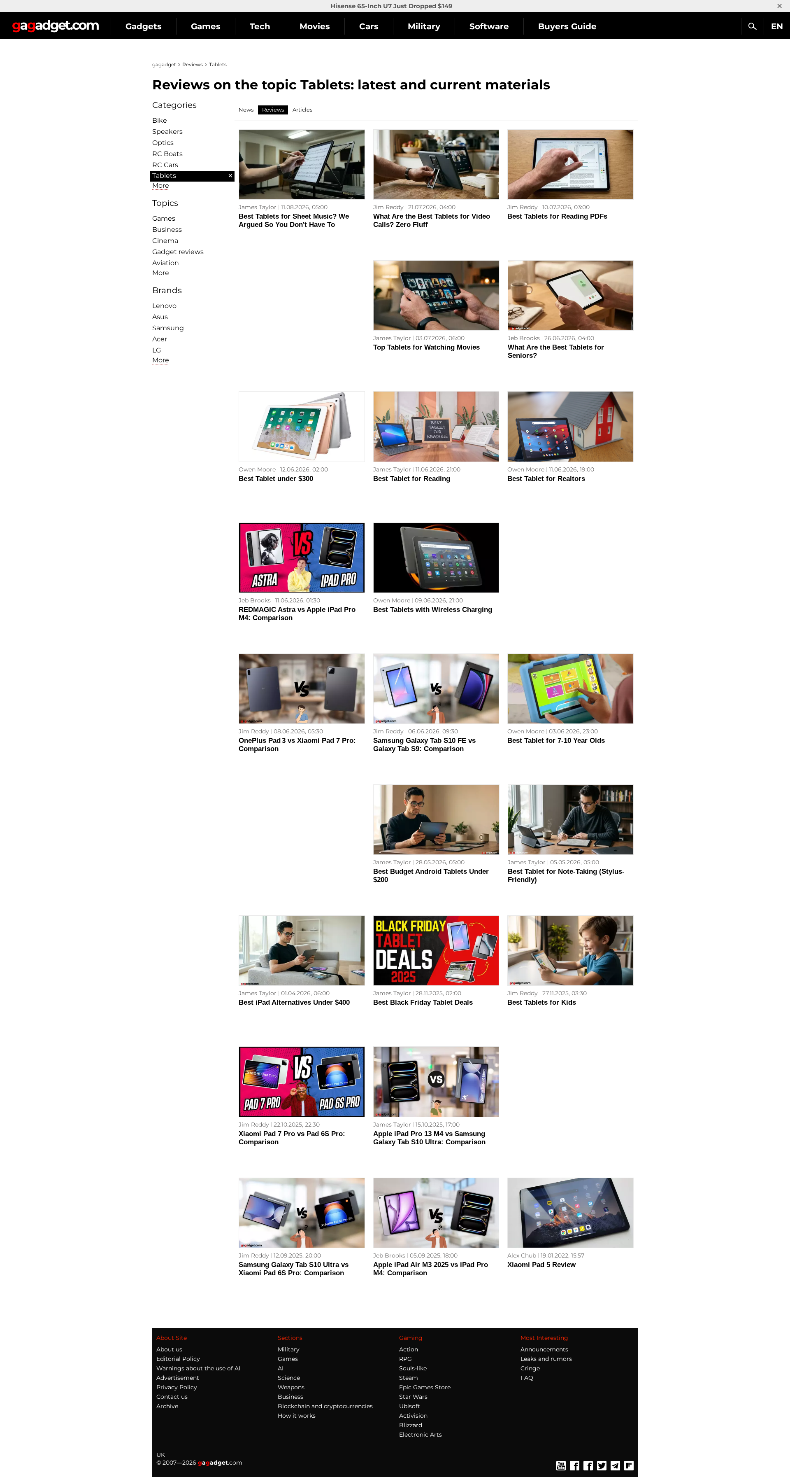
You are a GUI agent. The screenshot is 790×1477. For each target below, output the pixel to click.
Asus (160, 317)
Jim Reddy (388, 207)
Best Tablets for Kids (541, 1002)
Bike (159, 120)
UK (160, 1454)
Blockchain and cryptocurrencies (325, 1406)
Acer (159, 339)
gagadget (164, 64)
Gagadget (55, 23)
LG (156, 350)
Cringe (530, 1368)
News (246, 109)
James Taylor (257, 207)
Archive (167, 1406)
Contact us (172, 1396)
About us (169, 1349)
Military (424, 26)
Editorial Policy (178, 1359)
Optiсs (163, 143)
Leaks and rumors (546, 1359)
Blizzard (410, 1425)
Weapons (291, 1387)
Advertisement (177, 1377)
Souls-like (413, 1368)
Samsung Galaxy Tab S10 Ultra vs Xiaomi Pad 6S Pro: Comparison (294, 1269)
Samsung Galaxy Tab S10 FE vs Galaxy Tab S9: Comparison (424, 745)
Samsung (168, 328)
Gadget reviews (178, 252)
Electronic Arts (420, 1434)
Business (167, 229)
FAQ (526, 1377)
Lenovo (164, 306)
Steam (408, 1377)
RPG (405, 1359)
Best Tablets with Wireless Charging (432, 610)
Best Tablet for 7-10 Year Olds (556, 740)
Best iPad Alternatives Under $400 (294, 1002)
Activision (413, 1415)
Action (408, 1349)
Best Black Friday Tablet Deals (423, 1002)
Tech (260, 26)
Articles (302, 109)
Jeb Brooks (524, 338)
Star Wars (413, 1396)
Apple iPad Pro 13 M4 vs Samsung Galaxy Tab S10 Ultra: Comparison (429, 1138)
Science (289, 1377)
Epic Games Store (425, 1387)
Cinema (165, 241)
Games (206, 26)
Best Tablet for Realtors (546, 479)
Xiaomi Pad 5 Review (541, 1265)
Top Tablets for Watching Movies (426, 347)
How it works (297, 1415)
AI (280, 1368)
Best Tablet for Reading (411, 479)
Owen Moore (257, 469)
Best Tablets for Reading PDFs (557, 216)
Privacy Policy (176, 1387)
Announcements (544, 1349)
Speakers (167, 131)
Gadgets (143, 26)
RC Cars (165, 165)
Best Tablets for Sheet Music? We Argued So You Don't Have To (294, 220)
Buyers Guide (567, 26)
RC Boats (167, 154)
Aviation (165, 263)
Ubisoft (409, 1406)
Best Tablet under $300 (276, 479)
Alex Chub (521, 1255)
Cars (369, 26)
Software (489, 26)
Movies (315, 26)
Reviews (192, 64)
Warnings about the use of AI (198, 1368)
